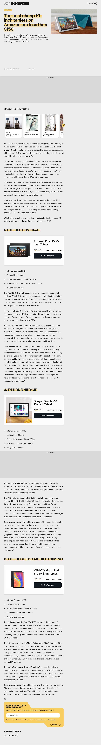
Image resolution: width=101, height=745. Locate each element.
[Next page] (63, 125)
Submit (54, 724)
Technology (10, 735)
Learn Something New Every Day (16, 706)
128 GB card (55, 206)
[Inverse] (20, 3)
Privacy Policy (52, 720)
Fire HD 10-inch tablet (17, 293)
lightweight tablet (15, 622)
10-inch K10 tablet (15, 483)
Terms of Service (41, 720)
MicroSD (9, 206)
